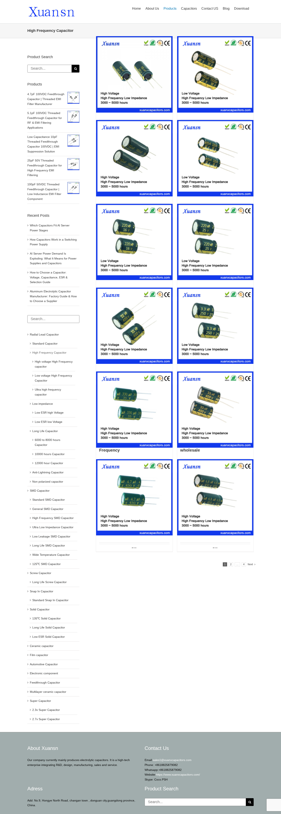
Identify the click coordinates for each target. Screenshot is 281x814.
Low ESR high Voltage (49, 412)
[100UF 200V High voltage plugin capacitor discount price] (134, 74)
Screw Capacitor (40, 573)
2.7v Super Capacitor (46, 719)
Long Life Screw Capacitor (49, 582)
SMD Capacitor (40, 490)
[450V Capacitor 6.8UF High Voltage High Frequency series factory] (215, 497)
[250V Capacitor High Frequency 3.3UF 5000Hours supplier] (215, 325)
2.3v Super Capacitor (46, 709)
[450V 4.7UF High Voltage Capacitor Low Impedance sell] (134, 497)
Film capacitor (39, 655)
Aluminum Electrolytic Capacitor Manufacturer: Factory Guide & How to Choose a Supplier (53, 296)
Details (135, 547)
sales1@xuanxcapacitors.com (172, 760)
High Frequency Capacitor (49, 352)
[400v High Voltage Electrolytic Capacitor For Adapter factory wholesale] (215, 409)
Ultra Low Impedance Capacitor (52, 527)
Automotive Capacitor (44, 664)
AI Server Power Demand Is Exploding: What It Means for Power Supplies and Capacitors (53, 258)
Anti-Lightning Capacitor (48, 472)
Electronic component (44, 673)
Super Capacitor (40, 700)
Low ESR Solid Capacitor (48, 636)
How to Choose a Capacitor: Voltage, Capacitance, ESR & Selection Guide (48, 277)
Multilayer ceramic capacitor (48, 691)
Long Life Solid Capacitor (48, 627)
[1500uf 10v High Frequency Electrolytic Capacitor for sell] (215, 74)
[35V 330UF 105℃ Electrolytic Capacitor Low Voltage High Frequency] (134, 409)
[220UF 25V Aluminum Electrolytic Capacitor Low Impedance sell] (215, 242)
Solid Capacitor (40, 609)
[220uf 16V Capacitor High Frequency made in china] (134, 242)
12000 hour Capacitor (49, 463)
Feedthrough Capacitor (45, 682)
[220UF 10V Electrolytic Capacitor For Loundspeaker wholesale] (215, 158)
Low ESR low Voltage (48, 421)
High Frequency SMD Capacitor (53, 518)
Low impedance (42, 403)
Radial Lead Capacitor (44, 334)
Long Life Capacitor (45, 431)
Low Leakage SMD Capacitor (51, 536)
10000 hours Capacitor (50, 454)
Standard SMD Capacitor (48, 499)
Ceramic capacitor (41, 646)
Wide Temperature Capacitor (51, 554)
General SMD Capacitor (47, 509)
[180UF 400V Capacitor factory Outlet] (134, 158)
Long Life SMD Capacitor (48, 545)
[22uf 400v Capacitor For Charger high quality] (134, 325)
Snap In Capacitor (41, 591)
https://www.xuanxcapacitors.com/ (178, 774)
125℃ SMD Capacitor (46, 564)
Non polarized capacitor (47, 481)
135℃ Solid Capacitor (46, 618)
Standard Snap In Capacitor (50, 600)
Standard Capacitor (45, 343)
